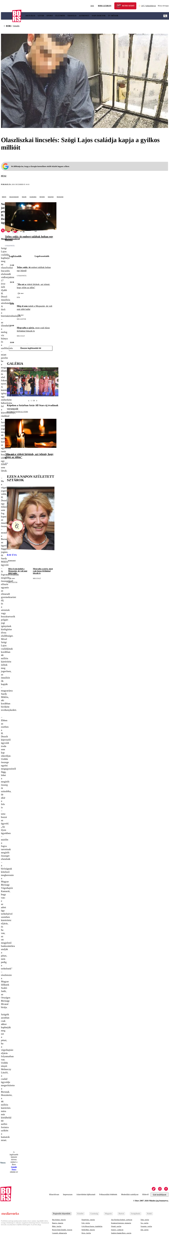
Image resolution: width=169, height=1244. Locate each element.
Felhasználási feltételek (108, 1194)
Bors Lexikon (104, 6)
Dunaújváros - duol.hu (88, 1220)
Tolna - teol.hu (145, 1220)
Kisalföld (51, 197)
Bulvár (121, 1214)
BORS (8, 26)
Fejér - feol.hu (86, 1223)
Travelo (71, 16)
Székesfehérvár (148, 6)
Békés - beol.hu (56, 1226)
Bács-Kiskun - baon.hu (59, 1220)
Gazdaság (94, 1214)
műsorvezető (12, 560)
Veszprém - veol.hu (146, 1226)
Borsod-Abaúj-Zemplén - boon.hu (62, 1230)
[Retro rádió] (120, 6)
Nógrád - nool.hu (116, 1226)
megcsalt (21, 336)
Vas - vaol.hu (144, 1223)
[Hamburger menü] (7, 16)
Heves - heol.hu (86, 1233)
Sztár (41, 16)
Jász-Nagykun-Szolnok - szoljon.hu (121, 1220)
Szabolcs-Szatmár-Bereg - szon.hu (121, 1233)
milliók (24, 197)
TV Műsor (113, 16)
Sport (50, 16)
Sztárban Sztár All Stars (17, 412)
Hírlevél (145, 1194)
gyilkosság (10, 246)
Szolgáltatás (135, 1214)
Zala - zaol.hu (144, 1230)
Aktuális (30, 16)
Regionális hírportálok (61, 1214)
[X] (3, 231)
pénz (3, 176)
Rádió (149, 1214)
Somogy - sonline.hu (117, 1230)
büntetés (42, 197)
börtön (4, 197)
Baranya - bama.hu (57, 1223)
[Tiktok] (154, 1189)
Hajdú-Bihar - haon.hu (88, 1230)
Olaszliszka (33, 197)
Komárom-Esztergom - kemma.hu (121, 1223)
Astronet (84, 16)
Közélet (80, 1214)
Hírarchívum (54, 1194)
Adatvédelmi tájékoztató (85, 1194)
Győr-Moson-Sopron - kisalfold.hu (92, 1226)
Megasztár (21, 319)
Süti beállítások (159, 1195)
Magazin (108, 1214)
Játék (92, 6)
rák (18, 297)
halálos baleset (14, 197)
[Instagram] (160, 1189)
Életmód (60, 16)
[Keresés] (165, 16)
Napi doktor (99, 16)
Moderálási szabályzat (129, 1194)
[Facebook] (166, 1189)
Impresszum (67, 1194)
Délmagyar (60, 197)
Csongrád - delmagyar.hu (59, 1233)
